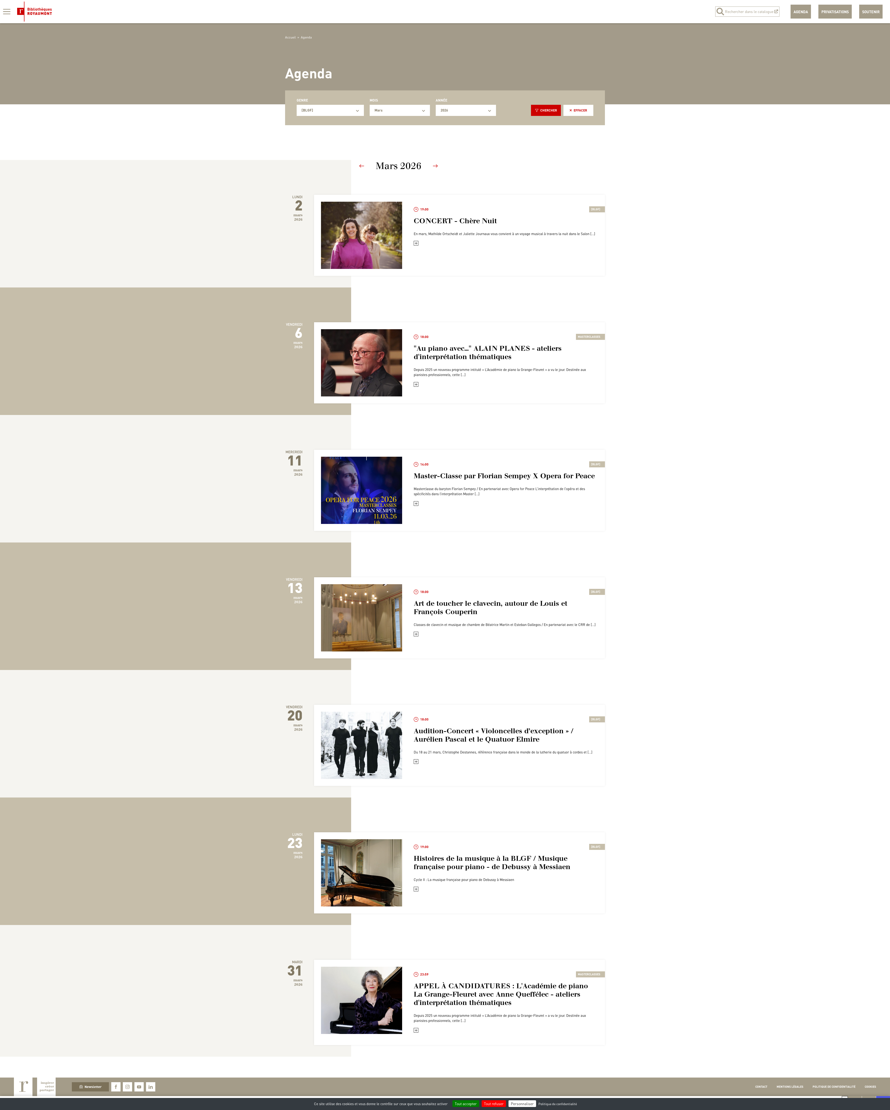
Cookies (870, 1086)
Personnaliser (522, 1103)
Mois (374, 100)
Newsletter (93, 1086)
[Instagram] (127, 1086)
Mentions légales (790, 1086)
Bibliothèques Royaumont (34, 11)
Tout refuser (494, 1103)
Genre (302, 100)
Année (441, 100)
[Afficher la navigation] (7, 11)
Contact (761, 1086)
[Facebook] (116, 1086)
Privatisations (835, 11)
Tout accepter (466, 1103)
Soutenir (871, 11)
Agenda (801, 11)
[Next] (435, 166)
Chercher (548, 110)
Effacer (580, 110)
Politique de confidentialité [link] (557, 1104)
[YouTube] (139, 1086)
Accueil (290, 37)
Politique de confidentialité (834, 1086)
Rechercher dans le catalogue (749, 11)
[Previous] (361, 166)
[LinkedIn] (150, 1086)
